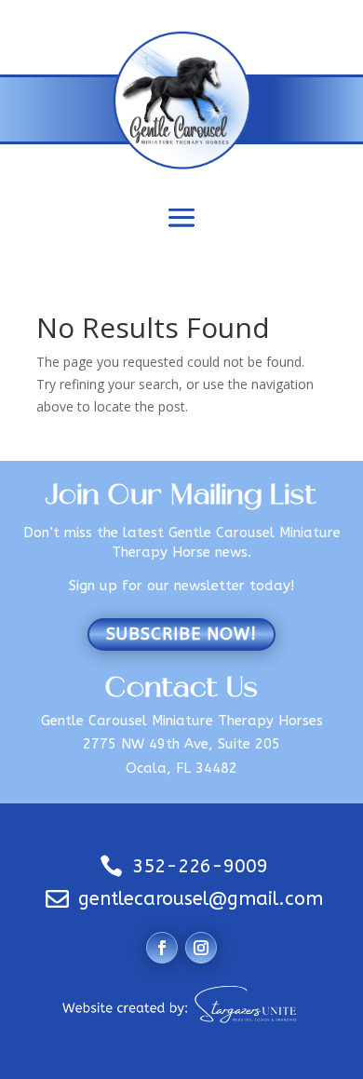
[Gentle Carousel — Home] (182, 100)
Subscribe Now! (181, 634)
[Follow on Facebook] (162, 948)
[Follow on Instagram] (201, 948)
